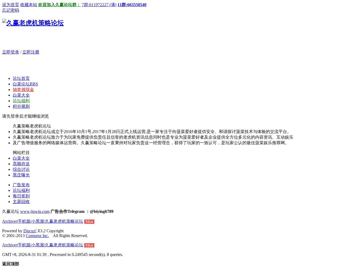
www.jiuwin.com (34, 211)
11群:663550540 (131, 4)
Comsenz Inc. (37, 235)
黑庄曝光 (21, 175)
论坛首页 (21, 78)
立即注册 (30, 52)
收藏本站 (28, 4)
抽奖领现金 (23, 89)
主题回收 (21, 201)
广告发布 (21, 185)
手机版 (24, 221)
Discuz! (29, 231)
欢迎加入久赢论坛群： (59, 4)
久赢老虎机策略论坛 (64, 221)
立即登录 (10, 52)
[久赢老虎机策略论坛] (33, 22)
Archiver (9, 221)
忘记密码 (10, 10)
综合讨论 (21, 169)
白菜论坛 (25, 84)
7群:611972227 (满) (99, 4)
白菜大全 (21, 95)
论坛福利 (21, 100)
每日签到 (21, 196)
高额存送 (21, 164)
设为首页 (10, 4)
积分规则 (21, 106)
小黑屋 (37, 221)
